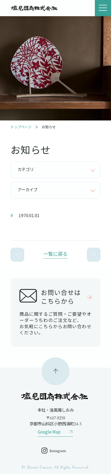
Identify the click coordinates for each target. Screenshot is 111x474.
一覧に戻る (55, 254)
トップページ (21, 126)
